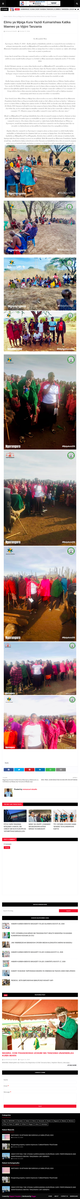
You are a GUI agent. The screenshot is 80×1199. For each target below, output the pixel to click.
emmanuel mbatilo (11, 31)
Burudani (20, 1121)
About (56, 1196)
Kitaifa (10, 16)
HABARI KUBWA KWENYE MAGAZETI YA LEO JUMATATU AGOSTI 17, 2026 (38, 961)
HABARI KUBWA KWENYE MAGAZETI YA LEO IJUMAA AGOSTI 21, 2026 (37, 952)
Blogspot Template (15, 1196)
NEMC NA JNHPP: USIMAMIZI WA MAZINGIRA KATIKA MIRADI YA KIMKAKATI (46, 9)
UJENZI (17, 1124)
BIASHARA (12, 1121)
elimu (37, 1124)
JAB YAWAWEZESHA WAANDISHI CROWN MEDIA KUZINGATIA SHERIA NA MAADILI (41, 943)
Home (5, 16)
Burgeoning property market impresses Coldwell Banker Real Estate (34, 1144)
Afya (4, 1121)
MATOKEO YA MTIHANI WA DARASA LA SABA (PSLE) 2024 (32, 1135)
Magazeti (56, 1121)
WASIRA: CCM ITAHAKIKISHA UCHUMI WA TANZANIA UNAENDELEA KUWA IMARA (38, 1054)
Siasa (10, 1124)
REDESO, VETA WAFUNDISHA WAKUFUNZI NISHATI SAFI (32, 980)
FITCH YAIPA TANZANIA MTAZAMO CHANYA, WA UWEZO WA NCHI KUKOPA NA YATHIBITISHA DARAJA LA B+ (15, 827)
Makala (64, 1121)
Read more (72, 1065)
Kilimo (34, 1121)
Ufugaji (30, 1124)
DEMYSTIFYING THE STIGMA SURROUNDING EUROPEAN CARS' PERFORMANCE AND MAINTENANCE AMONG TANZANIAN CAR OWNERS (43, 1155)
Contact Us (64, 1196)
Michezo (71, 1121)
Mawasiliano (74, 1196)
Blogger (33, 1196)
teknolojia (44, 1124)
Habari (28, 1121)
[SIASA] (40, 1025)
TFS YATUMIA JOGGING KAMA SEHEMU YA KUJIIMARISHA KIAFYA (64, 826)
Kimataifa (41, 1121)
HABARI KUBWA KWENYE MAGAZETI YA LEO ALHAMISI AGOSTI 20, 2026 (37, 924)
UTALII (24, 1124)
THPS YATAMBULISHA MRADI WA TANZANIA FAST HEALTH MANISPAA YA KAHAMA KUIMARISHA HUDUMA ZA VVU (41, 934)
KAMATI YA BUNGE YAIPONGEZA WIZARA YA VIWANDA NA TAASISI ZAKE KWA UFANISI (43, 971)
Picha (4, 1124)
